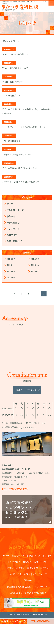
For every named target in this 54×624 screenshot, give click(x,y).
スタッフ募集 (40, 562)
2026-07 (11, 259)
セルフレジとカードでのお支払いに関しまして (24, 127)
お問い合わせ (40, 593)
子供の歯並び (13, 222)
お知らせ (11, 216)
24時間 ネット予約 (11, 621)
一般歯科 (9, 568)
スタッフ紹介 (44, 556)
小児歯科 (20, 568)
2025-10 (35, 265)
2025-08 (11, 271)
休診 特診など (15, 241)
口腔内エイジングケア (20, 593)
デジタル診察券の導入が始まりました (19, 168)
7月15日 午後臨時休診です (15, 55)
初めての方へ (18, 556)
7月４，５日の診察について (15, 68)
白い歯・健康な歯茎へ (19, 574)
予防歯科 (28, 580)
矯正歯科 (11, 587)
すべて (10, 204)
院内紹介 (31, 556)
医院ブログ (15, 562)
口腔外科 (44, 568)
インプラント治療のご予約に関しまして (20, 182)
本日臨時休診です (12, 96)
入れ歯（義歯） (25, 587)
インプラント (13, 229)
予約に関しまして (15, 210)
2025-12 (35, 259)
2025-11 (11, 265)
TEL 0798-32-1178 (15, 489)
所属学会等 (12, 235)
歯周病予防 (32, 568)
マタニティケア (40, 574)
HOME (6, 556)
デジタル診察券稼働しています (17, 155)
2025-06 (11, 278)
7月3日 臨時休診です (12, 82)
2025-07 (35, 271)
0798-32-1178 (40, 621)
